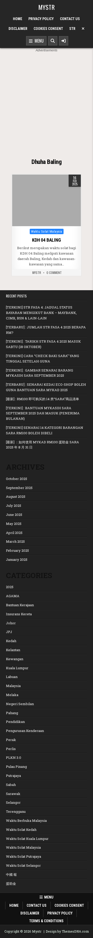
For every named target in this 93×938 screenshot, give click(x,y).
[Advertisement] (46, 102)
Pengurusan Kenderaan (25, 730)
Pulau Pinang (16, 766)
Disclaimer (18, 29)
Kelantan (13, 650)
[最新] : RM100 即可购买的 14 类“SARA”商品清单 (42, 399)
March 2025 (15, 541)
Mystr (46, 7)
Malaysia (13, 685)
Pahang (12, 713)
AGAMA (12, 596)
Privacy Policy (41, 19)
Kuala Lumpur (17, 668)
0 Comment (54, 272)
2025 (9, 587)
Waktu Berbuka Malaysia (26, 820)
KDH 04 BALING (46, 240)
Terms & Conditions (46, 921)
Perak (11, 739)
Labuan (12, 676)
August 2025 (15, 496)
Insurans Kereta (19, 614)
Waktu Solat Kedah (21, 829)
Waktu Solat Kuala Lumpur (27, 838)
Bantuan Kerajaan (20, 605)
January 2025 (16, 559)
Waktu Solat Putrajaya (23, 856)
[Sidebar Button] (63, 40)
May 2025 (13, 523)
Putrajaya (13, 775)
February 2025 (17, 550)
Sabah (11, 784)
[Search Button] (52, 40)
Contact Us (70, 19)
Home (17, 19)
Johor (11, 623)
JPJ (9, 631)
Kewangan (14, 659)
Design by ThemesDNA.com (67, 931)
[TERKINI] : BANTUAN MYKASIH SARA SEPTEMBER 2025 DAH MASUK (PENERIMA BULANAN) (43, 413)
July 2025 (13, 505)
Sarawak (13, 793)
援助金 (11, 883)
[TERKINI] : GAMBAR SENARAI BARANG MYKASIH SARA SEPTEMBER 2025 (39, 373)
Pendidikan (15, 721)
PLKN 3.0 (13, 757)
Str (72, 29)
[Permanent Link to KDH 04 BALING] (46, 200)
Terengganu (16, 811)
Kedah (11, 641)
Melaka (12, 694)
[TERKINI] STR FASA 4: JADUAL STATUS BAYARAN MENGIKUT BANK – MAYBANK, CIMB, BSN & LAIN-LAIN (41, 312)
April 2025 (14, 532)
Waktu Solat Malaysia (46, 231)
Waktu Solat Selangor (23, 865)
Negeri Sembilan (20, 703)
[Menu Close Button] (83, 29)
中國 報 (11, 874)
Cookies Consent (48, 29)
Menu (38, 41)
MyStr (36, 272)
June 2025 (14, 514)
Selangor (13, 802)
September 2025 (19, 487)
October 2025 (16, 478)
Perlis (11, 748)
